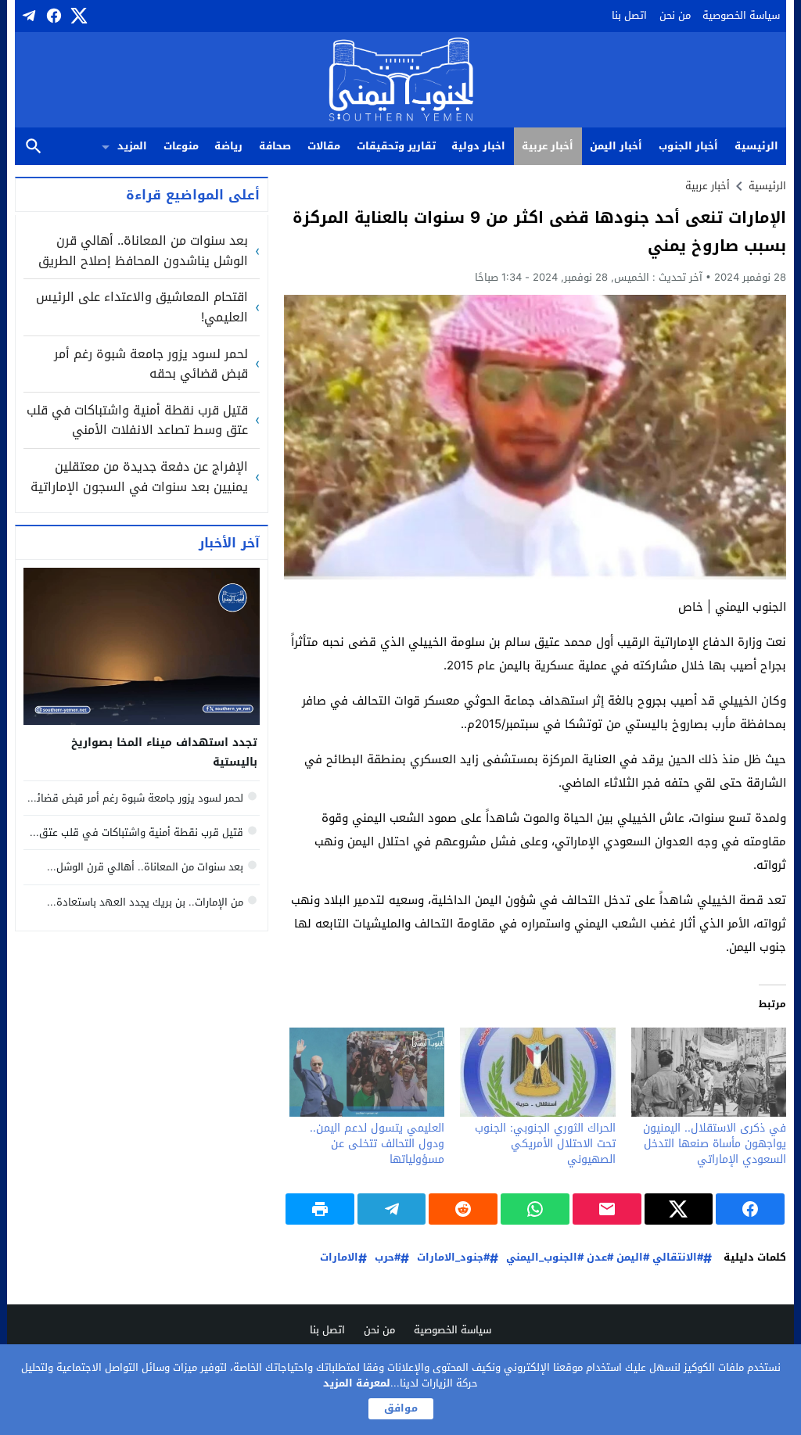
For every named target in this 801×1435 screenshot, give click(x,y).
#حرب (387, 1258)
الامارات (339, 1258)
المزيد (132, 146)
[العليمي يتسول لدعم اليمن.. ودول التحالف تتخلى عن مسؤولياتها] (366, 1072)
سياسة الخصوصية (741, 15)
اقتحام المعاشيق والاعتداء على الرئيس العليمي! (142, 307)
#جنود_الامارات (453, 1258)
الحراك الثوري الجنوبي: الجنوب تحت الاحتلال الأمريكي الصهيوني (545, 1144)
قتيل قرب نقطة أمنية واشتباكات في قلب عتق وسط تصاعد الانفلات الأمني (137, 420)
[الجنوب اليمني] (401, 81)
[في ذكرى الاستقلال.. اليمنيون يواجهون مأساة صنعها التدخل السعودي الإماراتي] (708, 1072)
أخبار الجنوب (688, 146)
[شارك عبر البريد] (607, 1209)
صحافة (275, 146)
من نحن (675, 15)
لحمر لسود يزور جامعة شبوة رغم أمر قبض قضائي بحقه (151, 364)
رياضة (228, 146)
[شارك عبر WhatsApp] (535, 1209)
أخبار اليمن (616, 146)
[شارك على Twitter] (678, 1209)
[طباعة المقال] (319, 1209)
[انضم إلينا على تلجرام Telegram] (27, 16)
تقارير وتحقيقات (396, 146)
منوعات (181, 146)
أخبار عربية (547, 146)
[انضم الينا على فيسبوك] (52, 16)
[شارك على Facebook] (750, 1209)
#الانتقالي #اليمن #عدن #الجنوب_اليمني (604, 1258)
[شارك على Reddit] (463, 1209)
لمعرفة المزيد (356, 1383)
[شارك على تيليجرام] (391, 1209)
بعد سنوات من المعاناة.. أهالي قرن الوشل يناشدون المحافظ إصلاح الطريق (143, 251)
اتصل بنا (629, 15)
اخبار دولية (478, 146)
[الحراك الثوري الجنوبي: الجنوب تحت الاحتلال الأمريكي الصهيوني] (537, 1072)
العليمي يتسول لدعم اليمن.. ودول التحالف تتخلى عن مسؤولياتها (377, 1144)
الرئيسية (756, 146)
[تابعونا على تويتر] (77, 16)
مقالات (323, 146)
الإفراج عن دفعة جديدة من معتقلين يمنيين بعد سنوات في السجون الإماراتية (139, 477)
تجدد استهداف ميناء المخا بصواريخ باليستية (164, 752)
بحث (33, 146)
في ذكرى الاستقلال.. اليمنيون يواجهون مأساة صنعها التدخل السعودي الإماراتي (714, 1144)
